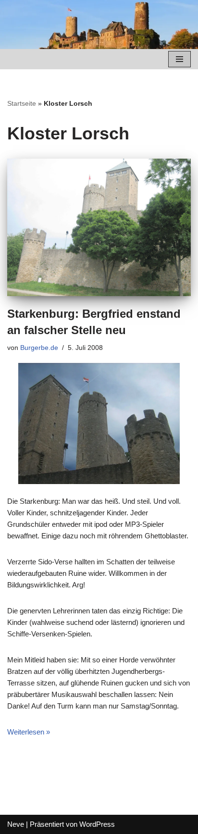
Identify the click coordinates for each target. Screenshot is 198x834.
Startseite (21, 103)
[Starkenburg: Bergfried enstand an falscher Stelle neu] (99, 228)
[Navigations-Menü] (179, 59)
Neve (15, 824)
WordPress (97, 824)
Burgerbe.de (39, 347)
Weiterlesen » (28, 732)
